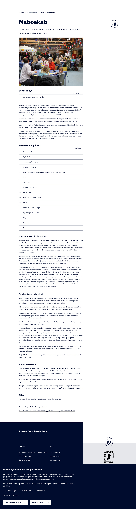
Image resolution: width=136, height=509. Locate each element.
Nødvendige (11, 490)
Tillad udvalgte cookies (13, 502)
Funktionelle (26, 490)
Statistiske (41, 490)
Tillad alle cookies (38, 502)
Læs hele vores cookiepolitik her (42, 479)
